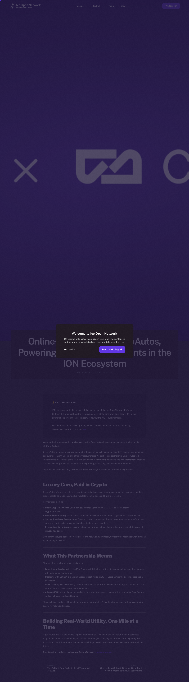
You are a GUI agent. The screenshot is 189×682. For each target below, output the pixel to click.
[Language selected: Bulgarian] (123, 679)
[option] (64, 680)
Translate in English (112, 349)
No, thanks (69, 349)
